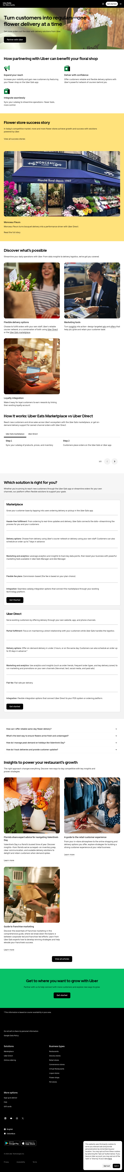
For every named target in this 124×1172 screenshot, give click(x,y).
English (10, 1129)
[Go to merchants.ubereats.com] (9, 3)
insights (72, 326)
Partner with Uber (15, 40)
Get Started (14, 600)
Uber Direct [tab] (33, 434)
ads (104, 326)
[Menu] (120, 4)
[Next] (114, 461)
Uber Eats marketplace (20, 332)
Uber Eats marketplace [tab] (15, 434)
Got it (116, 1166)
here (110, 1159)
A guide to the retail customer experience (85, 837)
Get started (111, 4)
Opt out (107, 1166)
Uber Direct (52, 329)
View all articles (62, 959)
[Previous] (107, 461)
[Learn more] (32, 805)
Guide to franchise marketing (19, 926)
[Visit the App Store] (28, 1143)
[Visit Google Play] (12, 1143)
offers (113, 326)
